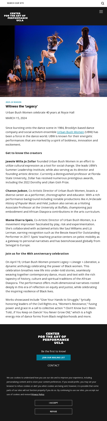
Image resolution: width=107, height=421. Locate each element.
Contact (53, 365)
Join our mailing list (53, 357)
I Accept (53, 403)
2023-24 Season (13, 102)
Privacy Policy (37, 394)
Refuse (53, 411)
